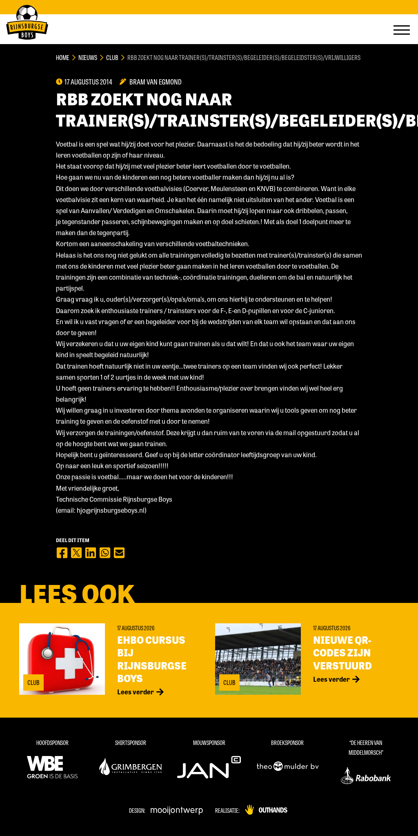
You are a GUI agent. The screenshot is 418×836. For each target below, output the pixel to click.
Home (62, 57)
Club (112, 57)
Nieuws (87, 57)
